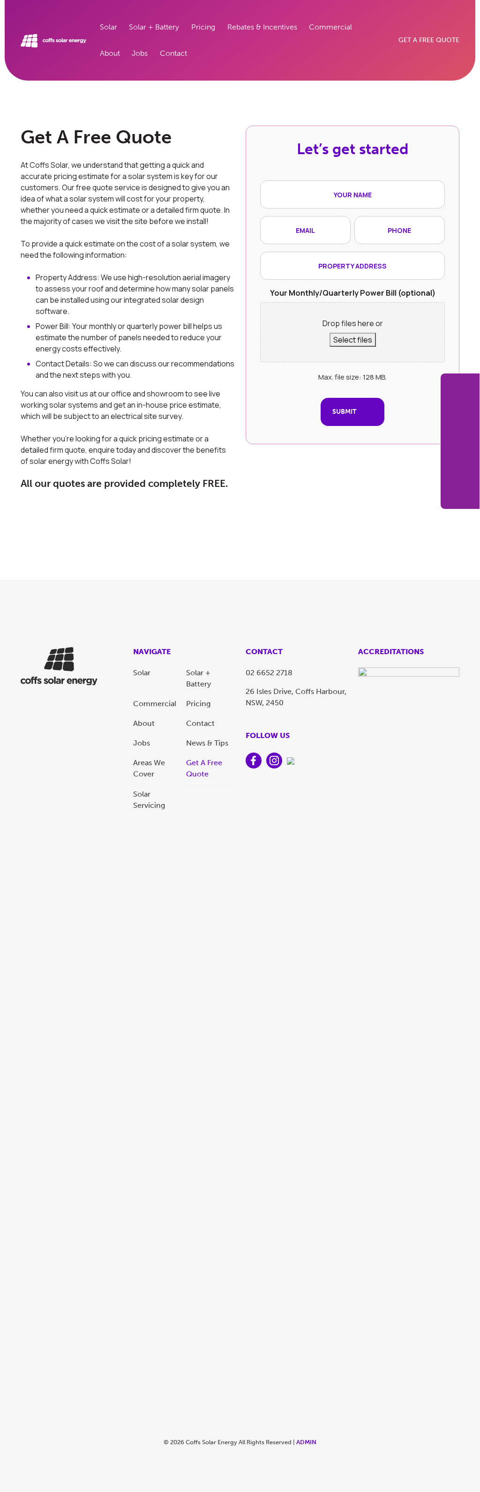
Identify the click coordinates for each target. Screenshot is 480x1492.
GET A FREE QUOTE (428, 40)
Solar (108, 26)
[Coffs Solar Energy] (59, 665)
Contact (173, 53)
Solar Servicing (149, 800)
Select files (352, 340)
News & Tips (207, 743)
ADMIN (306, 1442)
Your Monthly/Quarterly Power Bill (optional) (352, 293)
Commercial (330, 26)
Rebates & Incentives (262, 26)
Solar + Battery (154, 26)
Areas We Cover (149, 768)
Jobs (140, 53)
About (110, 53)
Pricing (203, 26)
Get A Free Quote (204, 768)
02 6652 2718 (269, 672)
